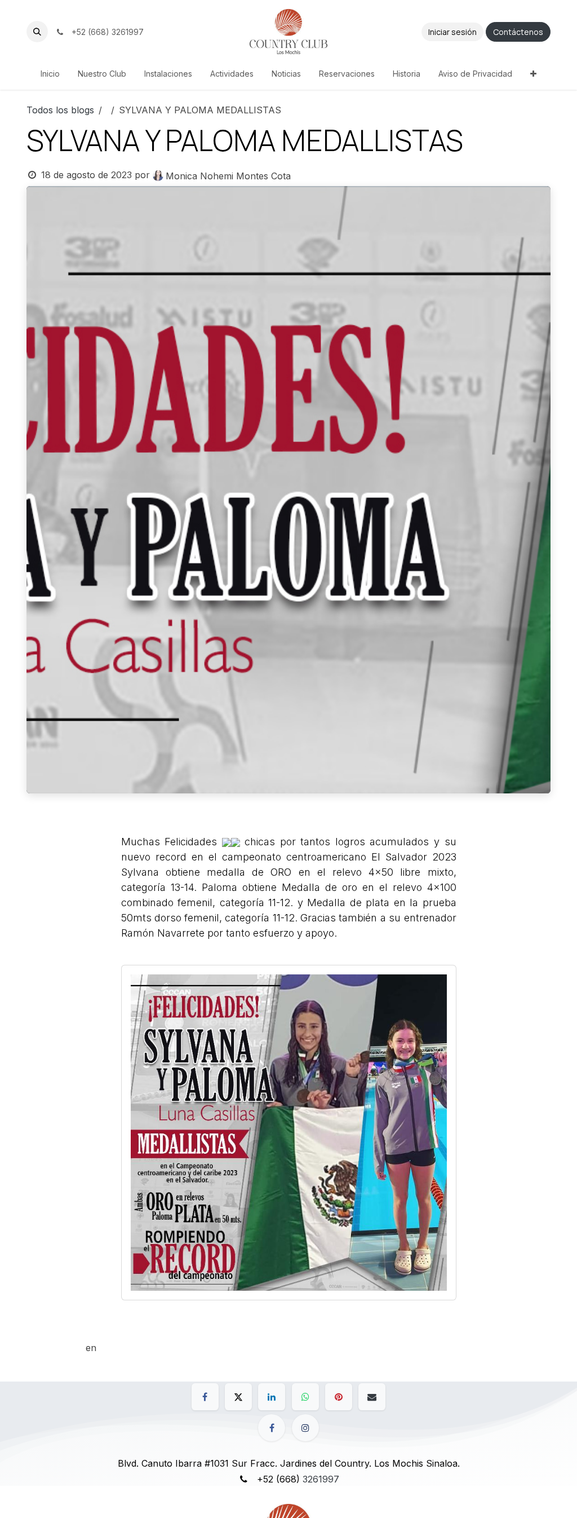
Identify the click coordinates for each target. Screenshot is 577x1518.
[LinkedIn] (271, 1396)
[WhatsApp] (305, 1396)
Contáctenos (518, 32)
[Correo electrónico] (371, 1396)
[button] (37, 31)
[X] (238, 1396)
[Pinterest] (338, 1396)
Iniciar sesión (452, 32)
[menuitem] (50, 73)
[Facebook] (205, 1396)
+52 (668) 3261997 (105, 32)
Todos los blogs (60, 110)
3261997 (321, 1479)
